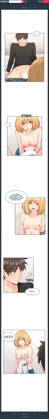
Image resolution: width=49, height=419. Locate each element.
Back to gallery (24, 416)
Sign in (40, 1)
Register (46, 1)
